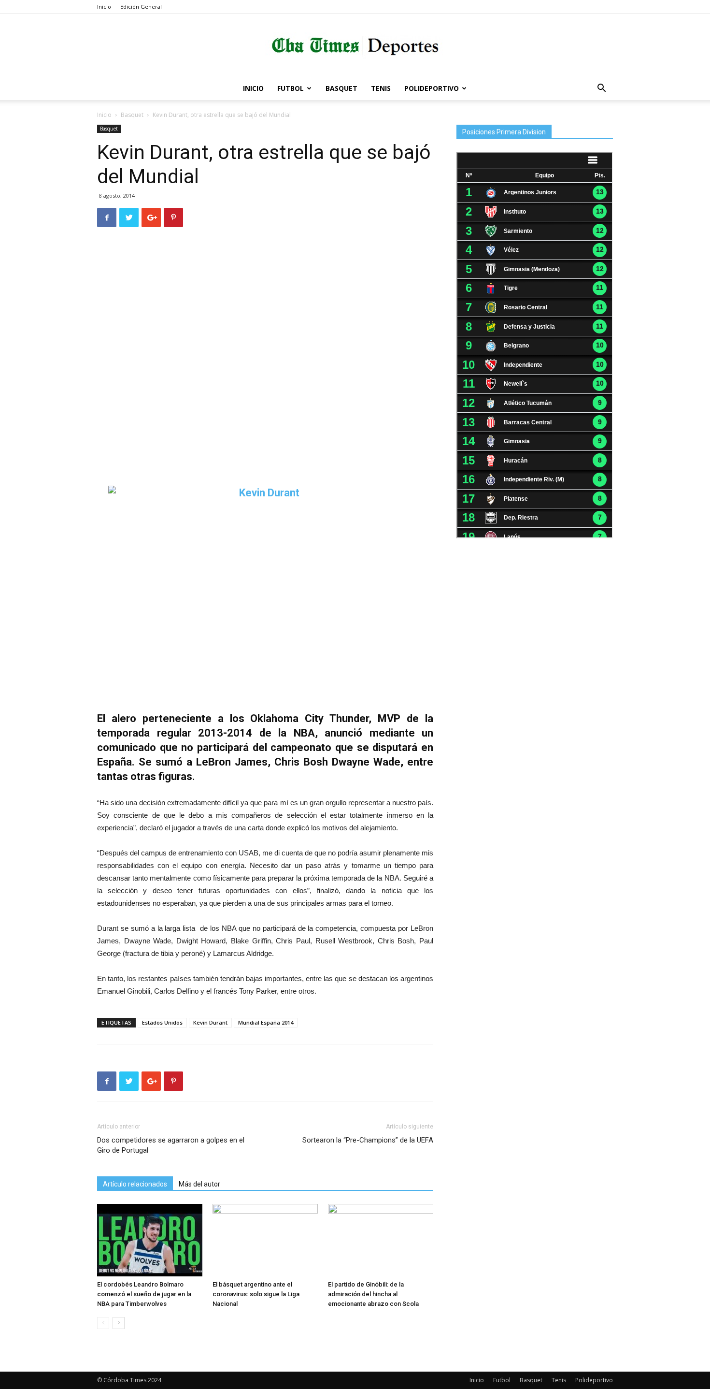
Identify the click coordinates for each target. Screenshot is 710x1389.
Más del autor (199, 1184)
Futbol (290, 88)
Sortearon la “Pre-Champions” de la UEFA (367, 1140)
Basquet (341, 88)
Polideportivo (431, 88)
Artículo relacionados (135, 1184)
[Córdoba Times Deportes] (355, 46)
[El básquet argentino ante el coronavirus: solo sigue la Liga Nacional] (265, 1240)
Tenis (381, 88)
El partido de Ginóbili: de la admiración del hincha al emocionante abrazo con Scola (373, 1294)
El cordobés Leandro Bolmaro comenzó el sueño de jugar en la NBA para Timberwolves (144, 1294)
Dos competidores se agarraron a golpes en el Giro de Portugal (170, 1145)
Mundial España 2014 (265, 1022)
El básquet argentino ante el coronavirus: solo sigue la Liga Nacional (256, 1294)
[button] (601, 89)
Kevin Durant (210, 1022)
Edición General (141, 6)
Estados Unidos (162, 1022)
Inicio (104, 6)
